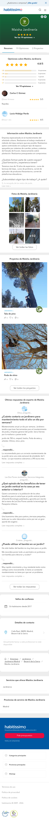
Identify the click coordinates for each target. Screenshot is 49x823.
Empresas (14, 659)
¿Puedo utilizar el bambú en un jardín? (23, 544)
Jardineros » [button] (8, 311)
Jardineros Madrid (12, 662)
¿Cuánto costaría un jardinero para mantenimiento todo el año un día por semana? (23, 420)
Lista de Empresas (10, 780)
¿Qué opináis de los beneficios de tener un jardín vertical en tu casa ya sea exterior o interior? (23, 486)
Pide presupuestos (24, 819)
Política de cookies (9, 798)
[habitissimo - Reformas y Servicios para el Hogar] (10, 10)
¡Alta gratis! (32, 3)
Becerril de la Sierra (32, 662)
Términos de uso (8, 787)
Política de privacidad (11, 792)
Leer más (5, 186)
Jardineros (26, 659)
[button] (24, 755)
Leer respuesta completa (12, 463)
